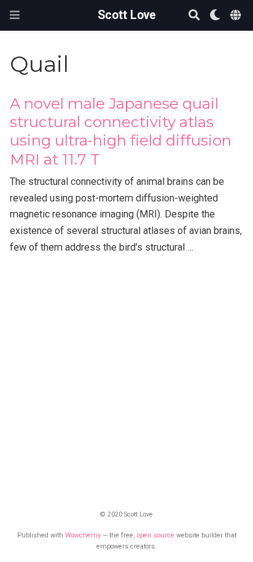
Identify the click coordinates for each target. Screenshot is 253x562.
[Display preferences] (214, 16)
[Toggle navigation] (15, 15)
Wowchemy (83, 535)
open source (155, 535)
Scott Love (127, 15)
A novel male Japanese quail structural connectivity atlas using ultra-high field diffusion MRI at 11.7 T (121, 131)
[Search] (194, 16)
